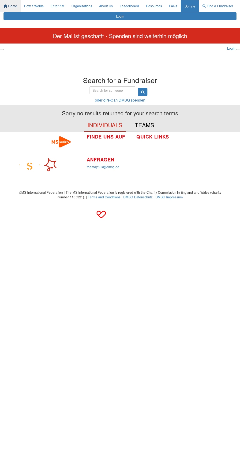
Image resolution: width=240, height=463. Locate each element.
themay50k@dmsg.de (103, 166)
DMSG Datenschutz (138, 197)
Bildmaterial (189, 141)
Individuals (104, 125)
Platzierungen (146, 158)
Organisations (81, 6)
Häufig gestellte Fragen (197, 148)
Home (12, 6)
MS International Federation (201, 155)
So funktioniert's (148, 144)
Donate (189, 6)
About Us (106, 6)
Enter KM (57, 6)
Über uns (143, 151)
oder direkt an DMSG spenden (120, 100)
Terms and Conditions (104, 197)
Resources (154, 6)
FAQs (173, 6)
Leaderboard (129, 6)
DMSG (185, 162)
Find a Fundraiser (219, 6)
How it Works (34, 6)
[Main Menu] (2, 49)
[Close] (238, 49)
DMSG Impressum (169, 197)
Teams (144, 125)
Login (120, 16)
